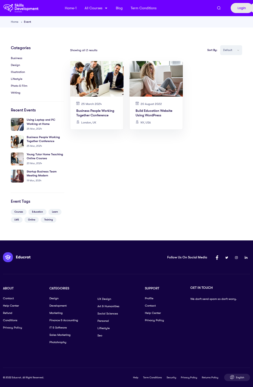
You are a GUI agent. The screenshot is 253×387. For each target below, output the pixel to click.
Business (16, 58)
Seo (99, 335)
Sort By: (212, 50)
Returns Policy (210, 377)
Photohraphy (57, 342)
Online (31, 219)
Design (15, 65)
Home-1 (71, 8)
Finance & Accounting (63, 320)
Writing (15, 92)
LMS (16, 219)
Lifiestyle (103, 328)
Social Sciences (107, 313)
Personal (103, 321)
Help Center (11, 305)
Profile (149, 298)
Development (58, 305)
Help (135, 377)
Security (171, 377)
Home (14, 22)
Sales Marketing (60, 335)
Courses (18, 211)
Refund (7, 313)
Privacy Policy (12, 327)
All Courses (93, 8)
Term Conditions (144, 8)
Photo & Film (19, 86)
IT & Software (58, 327)
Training (48, 219)
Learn (55, 211)
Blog (119, 8)
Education (37, 211)
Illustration (18, 72)
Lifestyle (16, 79)
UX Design (104, 299)
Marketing (56, 313)
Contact (8, 298)
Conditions (10, 320)
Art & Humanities (108, 306)
